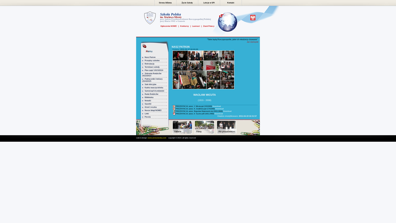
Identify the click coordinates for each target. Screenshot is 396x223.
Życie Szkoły (187, 3)
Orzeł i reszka (151, 107)
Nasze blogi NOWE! (153, 110)
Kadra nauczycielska (154, 88)
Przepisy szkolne (152, 60)
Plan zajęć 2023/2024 (154, 70)
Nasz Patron (150, 57)
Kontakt (230, 3)
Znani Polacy (208, 26)
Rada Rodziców (151, 94)
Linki (147, 114)
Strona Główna (165, 3)
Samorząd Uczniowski (154, 91)
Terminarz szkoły (152, 67)
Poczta (148, 117)
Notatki (148, 101)
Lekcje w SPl (209, 3)
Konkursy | (185, 26)
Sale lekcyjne (150, 84)
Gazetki (148, 104)
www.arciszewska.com (157, 138)
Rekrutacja (149, 64)
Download (217, 106)
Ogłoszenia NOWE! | (169, 26)
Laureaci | (196, 26)
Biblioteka (149, 97)
